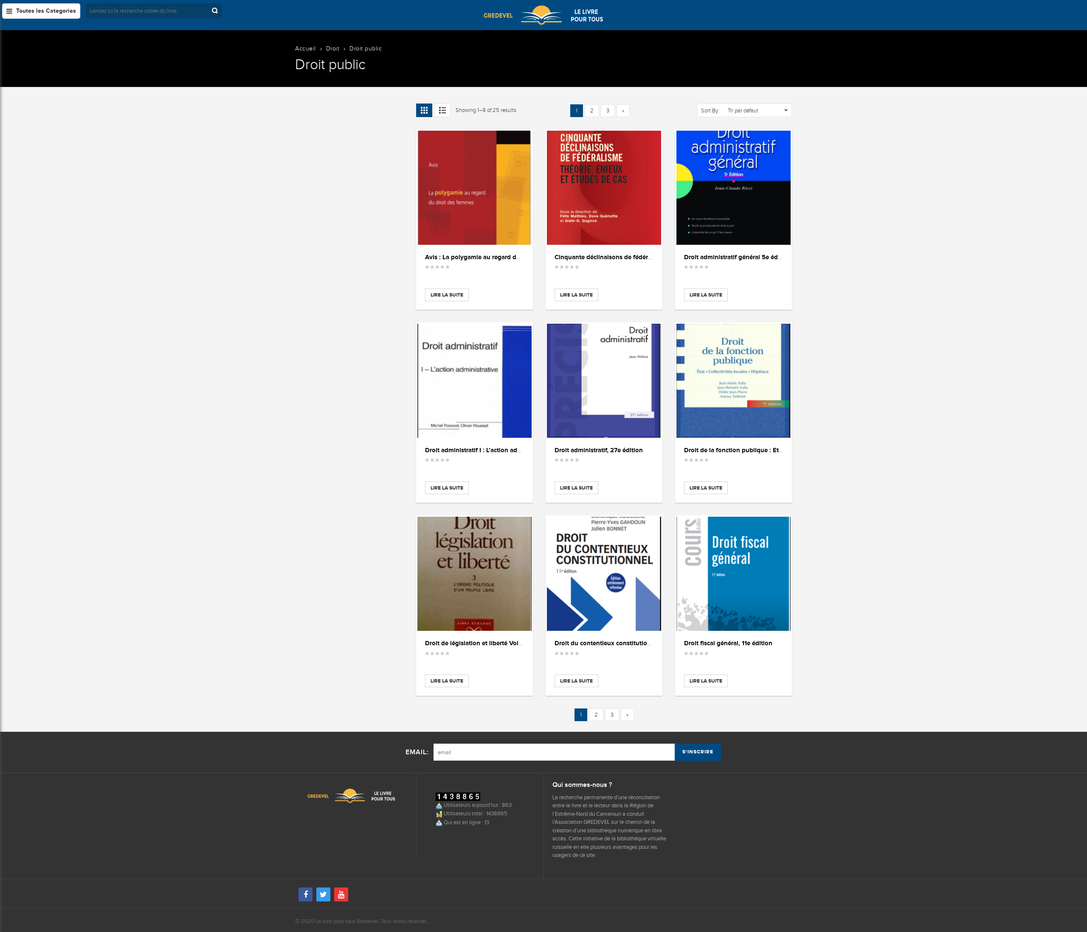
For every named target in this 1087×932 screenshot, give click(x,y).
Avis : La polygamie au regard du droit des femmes (498, 256)
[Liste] (442, 110)
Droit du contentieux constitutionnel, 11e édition (624, 643)
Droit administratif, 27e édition (599, 449)
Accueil (305, 48)
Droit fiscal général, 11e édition (728, 643)
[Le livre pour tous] (543, 14)
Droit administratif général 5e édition (737, 256)
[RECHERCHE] (215, 10)
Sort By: (710, 111)
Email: (417, 752)
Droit (333, 48)
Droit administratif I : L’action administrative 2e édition (503, 449)
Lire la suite (447, 295)
